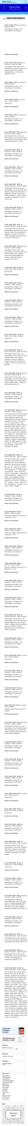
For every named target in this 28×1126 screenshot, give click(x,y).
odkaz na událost (9, 26)
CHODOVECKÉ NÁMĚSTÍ (8, 1080)
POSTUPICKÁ (5, 1092)
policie (24, 705)
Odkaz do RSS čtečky (7, 1056)
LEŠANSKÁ (5, 1089)
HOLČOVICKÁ (5, 1097)
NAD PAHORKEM (6, 1095)
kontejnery (23, 25)
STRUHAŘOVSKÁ (6, 1077)
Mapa (15, 13)
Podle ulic (3, 13)
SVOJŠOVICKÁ (6, 1079)
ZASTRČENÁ (5, 1087)
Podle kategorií (9, 13)
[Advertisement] (16, 42)
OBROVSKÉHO (6, 1085)
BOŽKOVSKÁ (5, 1084)
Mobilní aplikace (6, 1)
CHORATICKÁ (5, 1099)
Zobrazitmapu (13, 1114)
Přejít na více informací (11, 54)
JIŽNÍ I (3, 1094)
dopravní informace (10, 185)
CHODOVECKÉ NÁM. (7, 1082)
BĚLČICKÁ (4, 1090)
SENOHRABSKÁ (6, 1076)
